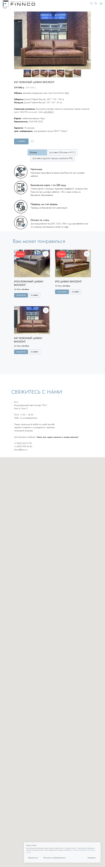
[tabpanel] (52, 197)
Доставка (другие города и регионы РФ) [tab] (52, 158)
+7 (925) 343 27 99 (23, 443)
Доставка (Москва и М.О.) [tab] (62, 152)
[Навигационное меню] (101, 3)
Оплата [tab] (33, 152)
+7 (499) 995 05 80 (23, 446)
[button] (91, 3)
